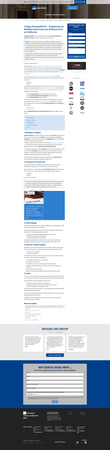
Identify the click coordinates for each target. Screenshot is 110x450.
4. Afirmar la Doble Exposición (32, 125)
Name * (28, 372)
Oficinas (69, 2)
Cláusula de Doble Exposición (49, 88)
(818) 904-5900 (50, 431)
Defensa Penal (26, 20)
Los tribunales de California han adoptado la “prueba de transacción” (39, 76)
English (70, 414)
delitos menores (30, 109)
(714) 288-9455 (61, 431)
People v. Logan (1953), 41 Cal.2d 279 (33, 310)
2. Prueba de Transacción (31, 120)
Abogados (28, 2)
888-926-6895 (79, 2)
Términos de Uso (24, 443)
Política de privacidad (31, 443)
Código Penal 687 (56, 89)
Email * (69, 40)
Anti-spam (38, 443)
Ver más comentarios (55, 355)
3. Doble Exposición (30, 122)
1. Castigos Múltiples (30, 117)
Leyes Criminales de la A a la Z (37, 2)
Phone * (28, 376)
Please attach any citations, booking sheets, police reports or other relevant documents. (45, 392)
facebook (77, 442)
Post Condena (64, 2)
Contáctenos (82, 414)
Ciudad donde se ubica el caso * (74, 43)
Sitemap (42, 442)
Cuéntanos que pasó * (72, 47)
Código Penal (32, 20)
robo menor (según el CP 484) (55, 66)
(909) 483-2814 (72, 431)
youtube (86, 442)
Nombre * (70, 32)
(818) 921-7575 (39, 432)
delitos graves (30, 107)
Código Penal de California (30, 319)
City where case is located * (32, 384)
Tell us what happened (31, 388)
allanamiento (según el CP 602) (39, 66)
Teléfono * (70, 36)
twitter (81, 442)
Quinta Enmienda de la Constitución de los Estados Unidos (36, 89)
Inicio (70, 412)
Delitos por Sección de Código (51, 2)
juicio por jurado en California (44, 101)
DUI (59, 2)
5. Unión (27, 127)
